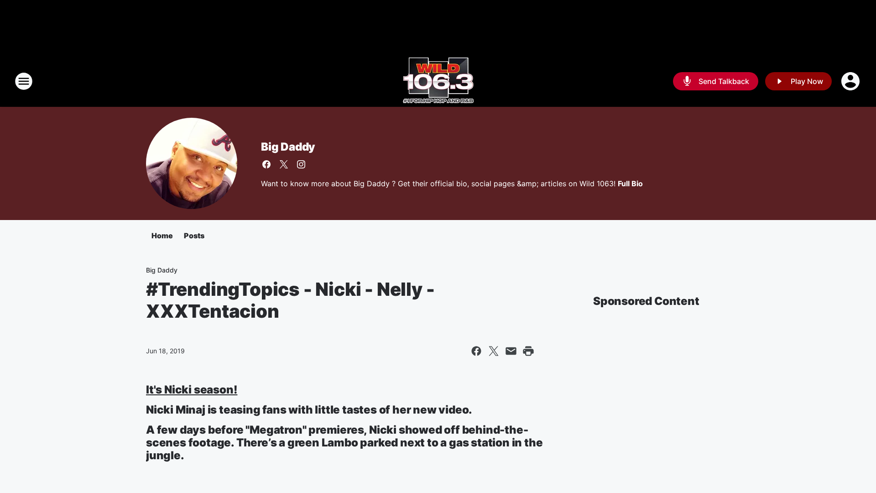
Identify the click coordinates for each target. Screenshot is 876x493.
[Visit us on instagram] (301, 164)
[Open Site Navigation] (24, 81)
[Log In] (851, 81)
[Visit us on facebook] (266, 164)
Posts (194, 235)
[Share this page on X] (493, 351)
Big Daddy (288, 146)
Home (162, 235)
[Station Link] (438, 81)
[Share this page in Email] (511, 351)
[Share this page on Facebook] (476, 351)
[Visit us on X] (283, 164)
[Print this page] (528, 351)
